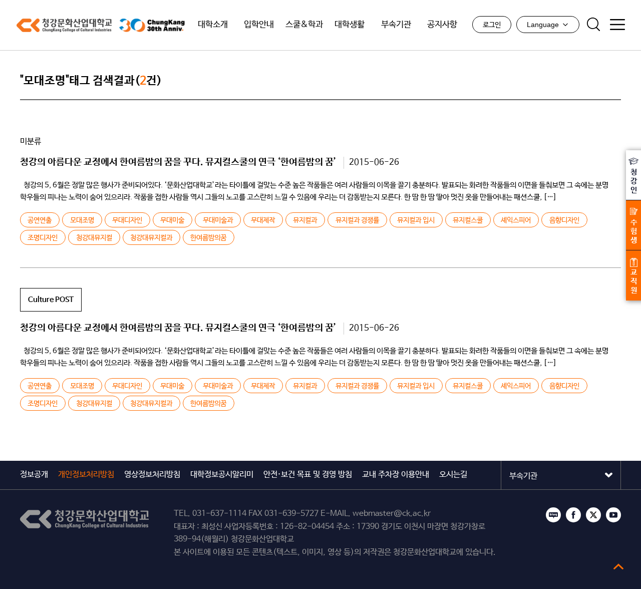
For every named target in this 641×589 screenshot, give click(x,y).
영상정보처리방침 (152, 474)
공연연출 (40, 220)
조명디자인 (43, 238)
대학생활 (350, 25)
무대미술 (172, 220)
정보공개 (34, 474)
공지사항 (442, 25)
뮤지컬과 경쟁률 (357, 220)
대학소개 (213, 25)
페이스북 (573, 514)
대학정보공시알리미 (221, 474)
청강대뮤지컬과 (151, 238)
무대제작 (263, 220)
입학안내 (259, 25)
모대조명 (82, 220)
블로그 (553, 514)
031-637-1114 (219, 513)
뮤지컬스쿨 (468, 220)
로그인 (492, 25)
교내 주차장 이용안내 (395, 474)
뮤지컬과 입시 (416, 220)
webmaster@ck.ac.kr (392, 513)
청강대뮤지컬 (94, 238)
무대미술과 (218, 220)
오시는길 (453, 474)
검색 (593, 24)
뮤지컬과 (305, 220)
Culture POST (51, 300)
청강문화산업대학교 (64, 25)
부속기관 (396, 25)
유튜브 (613, 514)
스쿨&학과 (304, 25)
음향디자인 (564, 220)
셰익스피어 (516, 220)
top (618, 566)
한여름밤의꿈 (208, 238)
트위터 (593, 514)
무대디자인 (127, 220)
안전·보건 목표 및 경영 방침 (307, 474)
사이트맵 (617, 24)
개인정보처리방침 (86, 474)
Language (543, 25)
